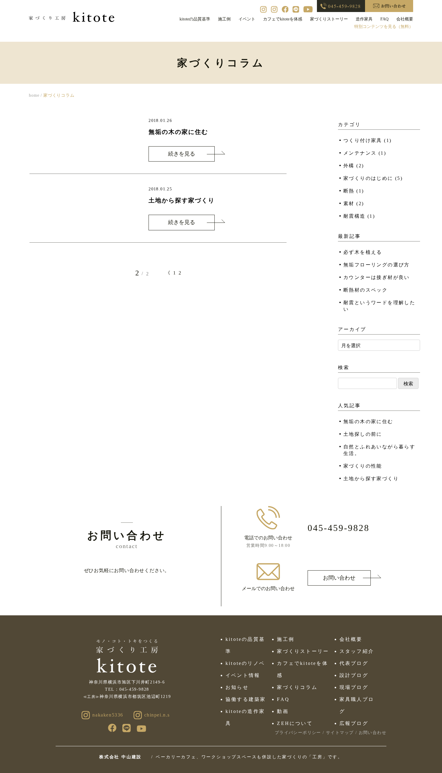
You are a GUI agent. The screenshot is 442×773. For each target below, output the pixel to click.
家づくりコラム (297, 687)
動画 (282, 711)
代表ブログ (353, 663)
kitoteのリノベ (245, 663)
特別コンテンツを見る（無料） (383, 26)
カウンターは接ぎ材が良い (376, 277)
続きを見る (181, 154)
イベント (246, 19)
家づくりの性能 (362, 465)
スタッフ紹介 (356, 651)
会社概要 (404, 19)
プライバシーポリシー (298, 732)
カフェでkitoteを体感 (282, 19)
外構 (353, 165)
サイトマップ (340, 732)
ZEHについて (294, 723)
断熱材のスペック (365, 290)
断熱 (353, 190)
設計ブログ (353, 675)
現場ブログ (353, 687)
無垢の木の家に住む (368, 421)
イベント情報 (243, 675)
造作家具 (364, 19)
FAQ (384, 19)
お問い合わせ (339, 578)
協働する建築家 (246, 699)
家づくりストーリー (329, 19)
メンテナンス (364, 153)
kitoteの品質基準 (195, 19)
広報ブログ (353, 723)
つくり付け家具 (367, 140)
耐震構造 (359, 216)
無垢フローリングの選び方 (376, 264)
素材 (353, 203)
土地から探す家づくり (371, 478)
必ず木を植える (362, 252)
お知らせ (237, 687)
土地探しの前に (362, 434)
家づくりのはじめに (373, 178)
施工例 (224, 19)
